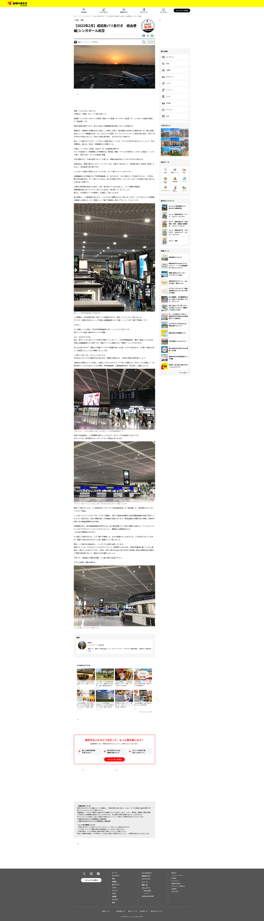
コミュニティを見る (182, 10)
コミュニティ (163, 12)
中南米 (168, 70)
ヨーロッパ (169, 57)
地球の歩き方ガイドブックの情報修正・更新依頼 (94, 821)
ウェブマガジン (103, 12)
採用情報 (173, 889)
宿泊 (184, 172)
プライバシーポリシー (177, 875)
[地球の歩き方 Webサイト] (17, 3)
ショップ (184, 190)
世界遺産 (174, 181)
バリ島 (94, 16)
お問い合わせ (175, 891)
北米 (167, 63)
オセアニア (169, 77)
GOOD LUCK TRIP (148, 896)
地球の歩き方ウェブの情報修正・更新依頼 (92, 819)
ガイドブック (143, 12)
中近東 (168, 103)
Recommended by (143, 711)
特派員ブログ (123, 12)
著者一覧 (144, 885)
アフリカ (169, 110)
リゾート (169, 90)
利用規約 (173, 878)
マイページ (147, 893)
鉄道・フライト (174, 190)
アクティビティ (165, 190)
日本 (167, 116)
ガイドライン (175, 881)
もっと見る (182, 373)
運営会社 (173, 873)
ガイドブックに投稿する (178, 886)
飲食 (165, 172)
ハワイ (168, 83)
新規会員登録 (147, 891)
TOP (75, 16)
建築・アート (175, 172)
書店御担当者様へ (176, 883)
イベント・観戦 (165, 181)
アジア (80, 16)
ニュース (144, 882)
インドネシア (87, 16)
